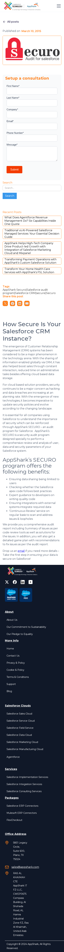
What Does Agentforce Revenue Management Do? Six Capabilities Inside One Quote (30, 221)
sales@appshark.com (25, 867)
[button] (58, 6)
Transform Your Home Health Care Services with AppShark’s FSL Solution (29, 270)
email (21, 550)
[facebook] (15, 582)
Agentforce (13, 756)
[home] (23, 6)
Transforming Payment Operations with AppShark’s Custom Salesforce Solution (30, 261)
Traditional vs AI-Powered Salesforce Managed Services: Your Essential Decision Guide (31, 233)
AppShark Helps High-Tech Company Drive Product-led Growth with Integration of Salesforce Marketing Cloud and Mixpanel (28, 248)
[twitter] (7, 582)
